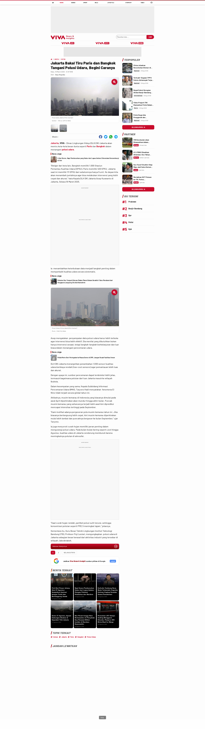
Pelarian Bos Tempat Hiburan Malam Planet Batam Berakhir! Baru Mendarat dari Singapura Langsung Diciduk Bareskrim (85, 281)
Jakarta (55, 143)
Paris (89, 146)
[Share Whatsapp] (110, 136)
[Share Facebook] (100, 136)
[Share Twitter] (105, 136)
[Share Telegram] (116, 136)
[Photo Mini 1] (54, 128)
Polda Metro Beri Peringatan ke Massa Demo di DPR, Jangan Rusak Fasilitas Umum (86, 357)
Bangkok (100, 146)
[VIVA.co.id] (63, 37)
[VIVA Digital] (68, 43)
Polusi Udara (91, 637)
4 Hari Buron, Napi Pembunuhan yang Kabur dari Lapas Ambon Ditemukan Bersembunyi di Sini (88, 159)
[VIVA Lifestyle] (102, 43)
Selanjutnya (69, 552)
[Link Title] (127, 68)
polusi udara (68, 149)
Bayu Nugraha (60, 75)
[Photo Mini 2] (63, 128)
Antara (55, 637)
